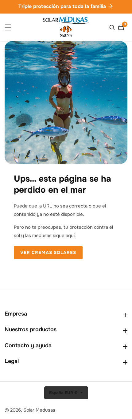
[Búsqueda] (112, 27)
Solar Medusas (39, 410)
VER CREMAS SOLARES (48, 252)
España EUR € (64, 392)
